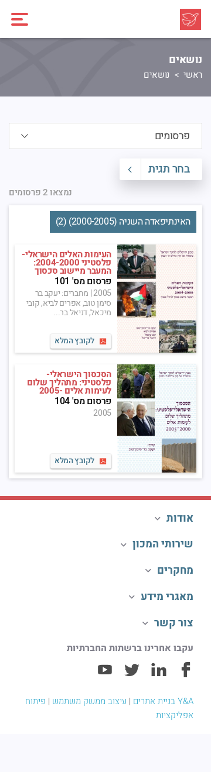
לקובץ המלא (74, 341)
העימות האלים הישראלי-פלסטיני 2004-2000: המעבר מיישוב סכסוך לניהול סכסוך (66, 266)
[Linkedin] (158, 675)
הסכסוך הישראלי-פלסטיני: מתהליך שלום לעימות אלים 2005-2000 (69, 386)
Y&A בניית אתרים (163, 701)
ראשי (192, 74)
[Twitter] (131, 675)
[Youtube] (105, 675)
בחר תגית (168, 169)
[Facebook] (185, 675)
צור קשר (173, 623)
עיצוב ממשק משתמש (89, 701)
